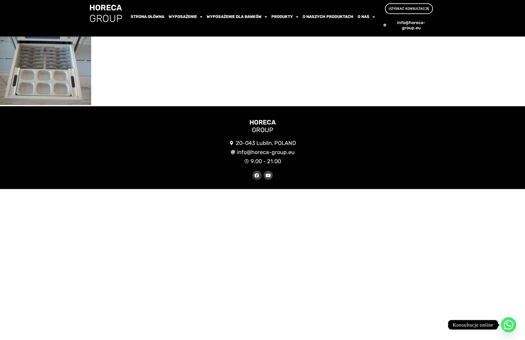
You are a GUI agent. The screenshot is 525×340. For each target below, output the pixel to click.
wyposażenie (183, 16)
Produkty (282, 16)
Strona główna (147, 16)
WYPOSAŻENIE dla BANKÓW (234, 16)
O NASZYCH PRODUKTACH (328, 16)
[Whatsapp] (508, 324)
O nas (363, 16)
